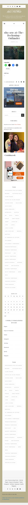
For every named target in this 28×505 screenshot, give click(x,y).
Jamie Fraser (15, 218)
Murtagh (7, 234)
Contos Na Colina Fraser (12, 199)
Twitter (5, 334)
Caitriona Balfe (17, 193)
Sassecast (6, 347)
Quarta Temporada (10, 256)
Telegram (6, 355)
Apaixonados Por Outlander (13, 190)
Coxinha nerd (9, 202)
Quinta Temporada (10, 259)
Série (19, 271)
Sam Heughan (15, 265)
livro (6, 224)
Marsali (19, 231)
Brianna (7, 193)
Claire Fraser (9, 196)
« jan (5, 316)
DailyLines (19, 202)
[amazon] (15, 6)
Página (5, 326)
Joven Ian (14, 221)
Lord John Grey (9, 231)
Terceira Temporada (11, 278)
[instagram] (12, 6)
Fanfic (17, 215)
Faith (10, 215)
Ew (5, 215)
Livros (13, 224)
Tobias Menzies (9, 284)
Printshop (8, 253)
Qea (15, 253)
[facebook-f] (8, 6)
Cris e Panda (17, 124)
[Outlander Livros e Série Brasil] (14, 11)
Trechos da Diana (10, 287)
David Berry (8, 206)
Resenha (19, 262)
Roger (6, 265)
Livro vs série (9, 228)
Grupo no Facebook (8, 330)
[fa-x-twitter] (10, 6)
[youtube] (17, 6)
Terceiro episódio (10, 281)
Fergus (7, 218)
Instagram (6, 339)
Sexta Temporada (10, 271)
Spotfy (5, 351)
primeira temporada (11, 249)
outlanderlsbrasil (10, 81)
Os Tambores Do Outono (12, 237)
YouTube (6, 343)
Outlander (8, 240)
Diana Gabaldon (9, 209)
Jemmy (7, 221)
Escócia (16, 212)
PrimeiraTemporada (11, 246)
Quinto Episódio (10, 262)
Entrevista (8, 212)
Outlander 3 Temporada (12, 243)
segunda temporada (11, 268)
